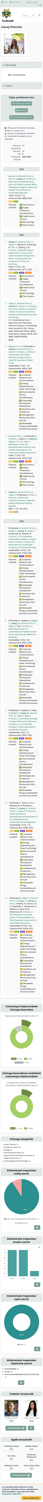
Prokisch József (11, 1418)
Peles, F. (27, 441)
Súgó (5, 2)
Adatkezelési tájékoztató (12, 1494)
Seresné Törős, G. (25, 176)
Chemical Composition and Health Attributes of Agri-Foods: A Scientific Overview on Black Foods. (22, 357)
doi (11, 201)
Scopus (28, 273)
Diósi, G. (12, 179)
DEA (15, 201)
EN (38, 5)
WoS (21, 273)
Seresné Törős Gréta (31, 1418)
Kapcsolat (15, 2)
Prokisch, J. (31, 179)
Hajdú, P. (12, 244)
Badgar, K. (13, 531)
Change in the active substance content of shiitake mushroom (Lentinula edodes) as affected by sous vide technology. (23, 312)
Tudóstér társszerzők (22, 103)
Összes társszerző (16, 1428)
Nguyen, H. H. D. (16, 346)
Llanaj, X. (21, 179)
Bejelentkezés (32, 2)
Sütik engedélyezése (31, 1498)
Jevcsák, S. (13, 176)
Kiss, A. (14, 247)
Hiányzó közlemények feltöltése (21, 133)
